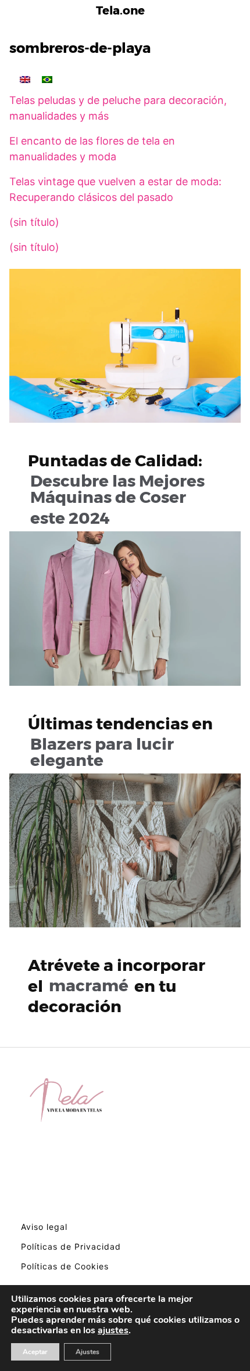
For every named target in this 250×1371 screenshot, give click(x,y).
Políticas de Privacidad (71, 1246)
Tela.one (120, 10)
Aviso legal (44, 1227)
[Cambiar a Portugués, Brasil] (47, 79)
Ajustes (87, 1351)
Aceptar (35, 1351)
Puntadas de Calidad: (116, 489)
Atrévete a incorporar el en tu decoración (116, 985)
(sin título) (34, 222)
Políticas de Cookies (65, 1266)
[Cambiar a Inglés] (25, 79)
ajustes (113, 1330)
